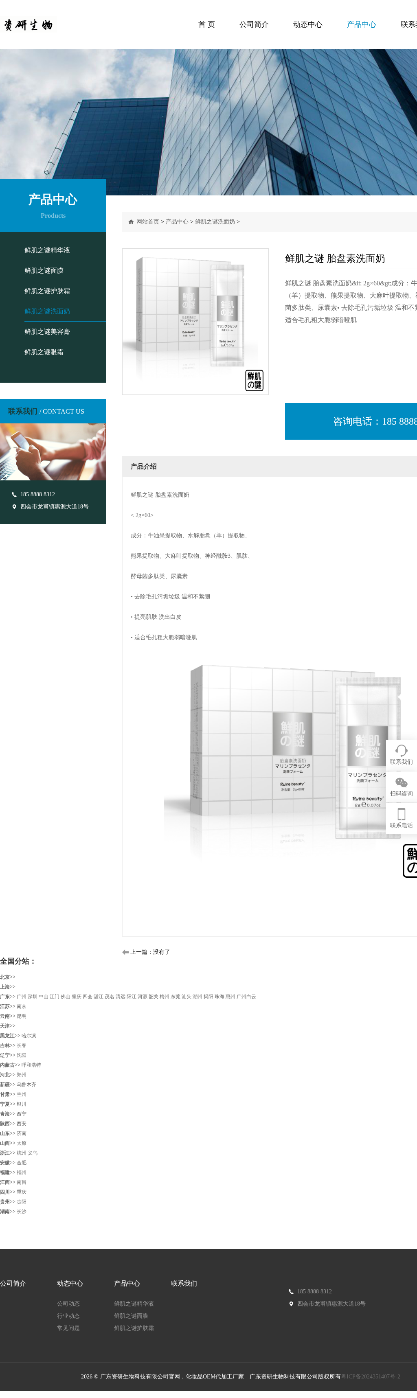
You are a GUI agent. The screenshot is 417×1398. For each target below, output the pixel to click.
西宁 (21, 1114)
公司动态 (68, 1304)
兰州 (21, 1094)
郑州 (21, 1075)
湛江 (98, 996)
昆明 (21, 1016)
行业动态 (68, 1316)
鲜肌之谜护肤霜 (47, 290)
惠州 (230, 996)
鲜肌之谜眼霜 (44, 351)
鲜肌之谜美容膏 (47, 331)
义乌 (32, 1153)
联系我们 (184, 1283)
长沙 (21, 1211)
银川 (21, 1104)
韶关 (153, 996)
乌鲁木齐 (26, 1084)
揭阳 (208, 996)
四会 (87, 996)
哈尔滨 (29, 1036)
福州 (21, 1172)
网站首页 (147, 222)
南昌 (21, 1182)
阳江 (131, 996)
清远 (120, 996)
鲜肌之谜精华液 (47, 250)
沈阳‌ (21, 1055)
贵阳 (21, 1202)
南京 (21, 1006)
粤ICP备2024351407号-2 (371, 1377)
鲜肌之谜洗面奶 (47, 311)
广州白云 (246, 996)
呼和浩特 (31, 1065)
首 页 (206, 24)
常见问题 (68, 1328)
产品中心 (361, 24)
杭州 (21, 1153)
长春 (21, 1045)
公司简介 (254, 24)
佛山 (65, 996)
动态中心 (308, 24)
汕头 (186, 996)
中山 (43, 996)
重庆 (21, 1192)
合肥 (21, 1163)
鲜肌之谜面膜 (44, 270)
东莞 (175, 996)
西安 (21, 1123)
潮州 (197, 996)
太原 (21, 1143)
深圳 (32, 996)
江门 (54, 996)
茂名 (109, 996)
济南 (21, 1133)
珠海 (219, 996)
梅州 (164, 996)
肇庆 (76, 996)
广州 (21, 996)
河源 (142, 996)
